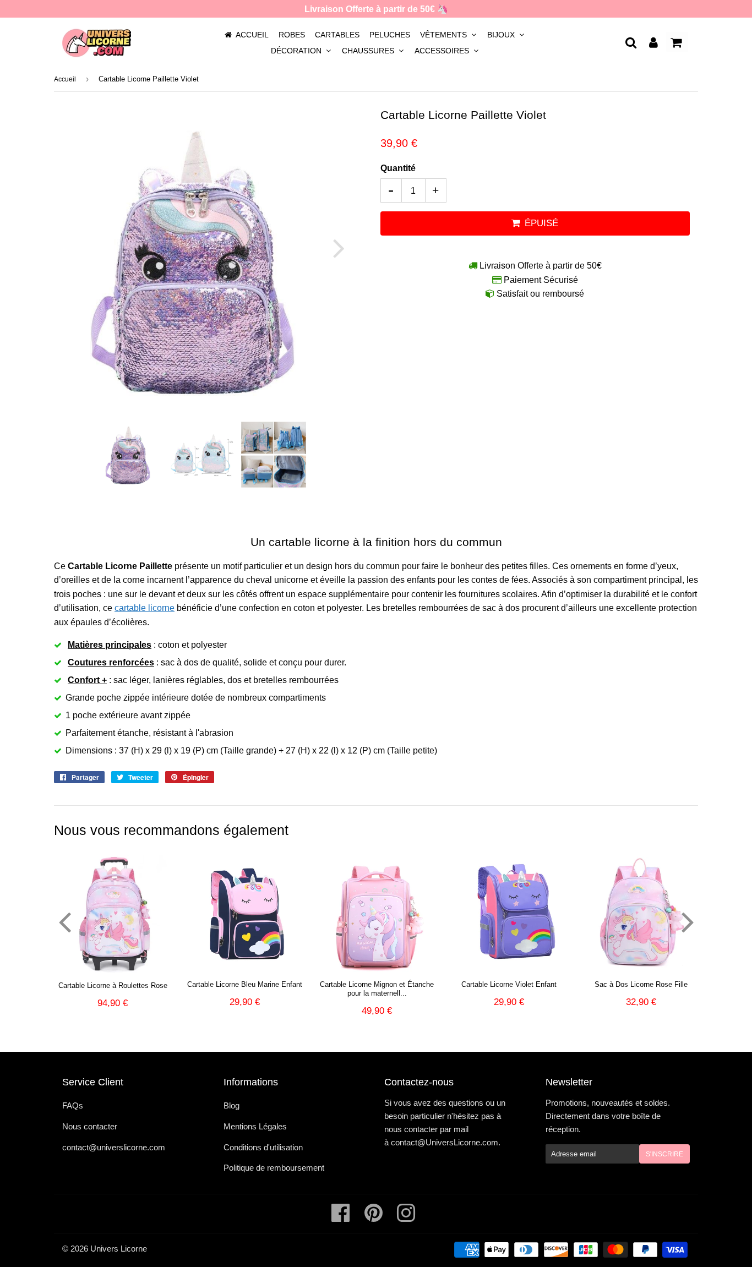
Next (332, 248)
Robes (292, 34)
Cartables (337, 34)
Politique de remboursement (274, 1167)
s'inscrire (664, 1154)
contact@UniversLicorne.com (444, 1142)
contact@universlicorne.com (113, 1147)
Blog (231, 1105)
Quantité (398, 168)
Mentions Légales (255, 1126)
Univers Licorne (118, 1248)
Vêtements (444, 34)
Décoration (297, 50)
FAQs (72, 1105)
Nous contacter (89, 1126)
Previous (77, 248)
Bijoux (502, 34)
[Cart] (677, 42)
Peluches (389, 34)
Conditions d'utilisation (263, 1147)
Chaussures (369, 50)
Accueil (252, 34)
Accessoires (443, 50)
